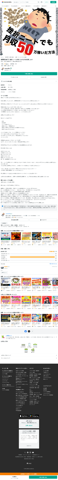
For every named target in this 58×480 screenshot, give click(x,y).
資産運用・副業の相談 (9, 57)
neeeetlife (8, 213)
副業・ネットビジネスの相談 (20, 57)
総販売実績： (8, 70)
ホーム (2, 57)
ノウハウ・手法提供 (11, 91)
